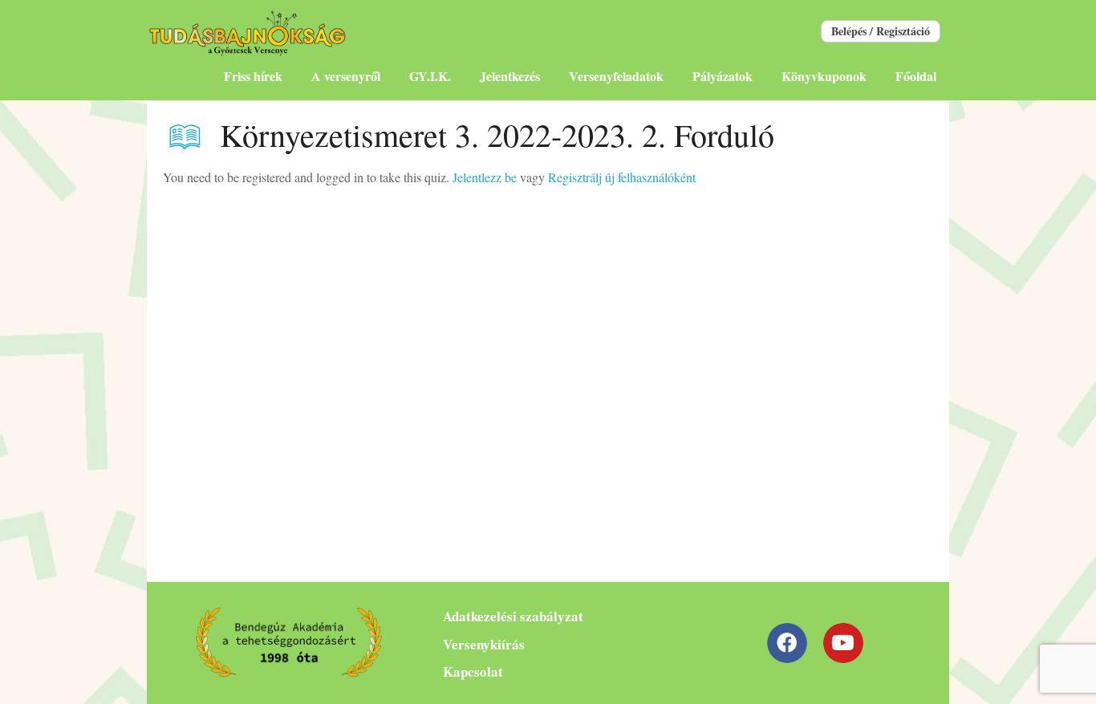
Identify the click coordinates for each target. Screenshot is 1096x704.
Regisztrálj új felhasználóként (622, 177)
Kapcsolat (473, 671)
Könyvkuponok (824, 76)
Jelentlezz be (485, 177)
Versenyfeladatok (616, 76)
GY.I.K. (430, 76)
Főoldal (915, 76)
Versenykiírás (484, 644)
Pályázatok (722, 76)
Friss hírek (253, 76)
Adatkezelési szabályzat (513, 616)
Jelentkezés (510, 76)
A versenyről (345, 76)
